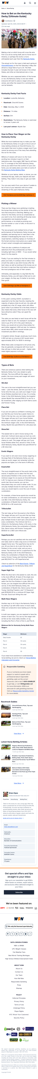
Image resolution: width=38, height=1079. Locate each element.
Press (19, 985)
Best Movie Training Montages (19, 955)
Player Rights (19, 1011)
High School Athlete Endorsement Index (19, 959)
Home (3, 8)
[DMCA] (9, 1029)
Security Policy (19, 1018)
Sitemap (19, 988)
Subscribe (19, 892)
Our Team (19, 975)
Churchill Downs (7, 65)
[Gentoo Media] (11, 1034)
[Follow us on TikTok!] (30, 934)
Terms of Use (19, 1005)
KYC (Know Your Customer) (19, 1014)
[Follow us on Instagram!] (21, 934)
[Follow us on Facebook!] (8, 934)
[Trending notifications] (24, 2)
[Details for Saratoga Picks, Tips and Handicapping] (6, 716)
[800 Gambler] (25, 1034)
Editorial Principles (19, 998)
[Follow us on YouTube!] (17, 934)
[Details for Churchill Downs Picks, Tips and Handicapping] (6, 707)
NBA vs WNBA (19, 945)
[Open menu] (35, 3)
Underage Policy (19, 1008)
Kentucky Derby (28, 59)
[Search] (30, 3)
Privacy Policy (19, 1001)
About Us (19, 968)
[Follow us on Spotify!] (25, 934)
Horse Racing (10, 8)
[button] (35, 3)
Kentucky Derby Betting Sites (14, 170)
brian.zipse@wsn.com (11, 826)
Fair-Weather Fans (19, 952)
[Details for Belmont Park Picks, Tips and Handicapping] (6, 724)
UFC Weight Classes (19, 949)
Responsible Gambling (19, 982)
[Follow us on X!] (12, 934)
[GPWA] (14, 1040)
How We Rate (19, 978)
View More (17, 733)
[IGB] (28, 1029)
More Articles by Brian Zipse (12, 818)
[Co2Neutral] (23, 1040)
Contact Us (19, 972)
